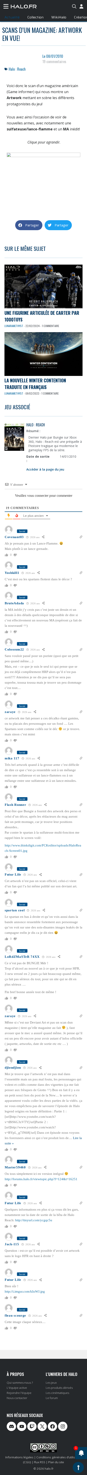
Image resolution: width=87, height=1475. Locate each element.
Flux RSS (39, 1462)
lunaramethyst (13, 326)
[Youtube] (21, 1426)
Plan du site (56, 1462)
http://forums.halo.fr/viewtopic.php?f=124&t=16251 (41, 1179)
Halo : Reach (17, 69)
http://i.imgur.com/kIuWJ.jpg (25, 1291)
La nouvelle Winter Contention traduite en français (35, 383)
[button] (28, 225)
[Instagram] (62, 1426)
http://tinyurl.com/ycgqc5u (33, 1220)
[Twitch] (32, 1426)
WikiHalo (58, 17)
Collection (35, 17)
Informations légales (19, 1457)
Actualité (12, 17)
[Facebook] (52, 1426)
